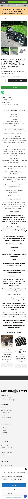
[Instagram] (8, 5)
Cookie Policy (9, 497)
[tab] (6, 110)
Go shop (25, 2)
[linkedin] (14, 104)
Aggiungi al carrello (18, 80)
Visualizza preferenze (14, 494)
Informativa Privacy (17, 497)
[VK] (9, 104)
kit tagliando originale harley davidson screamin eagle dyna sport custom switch (7, 355)
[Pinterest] (11, 104)
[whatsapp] (16, 104)
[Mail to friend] (12, 104)
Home (2, 18)
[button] (25, 469)
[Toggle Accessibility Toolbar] (25, 496)
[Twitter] (5, 104)
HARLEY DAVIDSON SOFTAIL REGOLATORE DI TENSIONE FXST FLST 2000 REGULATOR (21, 354)
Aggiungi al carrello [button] (7, 365)
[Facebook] (6, 5)
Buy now (15, 87)
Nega (14, 489)
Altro (6, 18)
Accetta (14, 485)
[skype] (17, 104)
